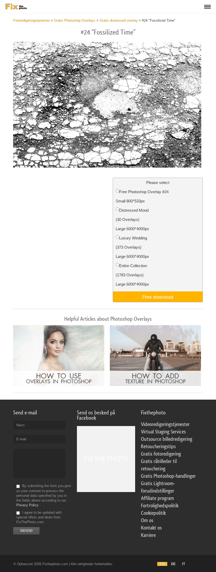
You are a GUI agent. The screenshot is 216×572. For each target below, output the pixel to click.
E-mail (21, 439)
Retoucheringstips (158, 446)
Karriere (148, 535)
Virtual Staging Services (163, 431)
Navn (20, 425)
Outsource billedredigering (166, 439)
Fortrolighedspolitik (159, 505)
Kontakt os (151, 528)
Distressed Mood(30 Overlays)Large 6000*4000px (132, 219)
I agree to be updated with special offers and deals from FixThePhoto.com (39, 517)
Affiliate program (157, 498)
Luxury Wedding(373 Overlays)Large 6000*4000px (132, 247)
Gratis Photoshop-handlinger (168, 476)
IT (183, 564)
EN (162, 564)
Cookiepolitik (153, 513)
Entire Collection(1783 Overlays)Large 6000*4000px (132, 274)
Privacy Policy (27, 505)
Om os (147, 520)
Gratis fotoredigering (161, 454)
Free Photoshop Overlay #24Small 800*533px (142, 196)
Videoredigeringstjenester (165, 424)
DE (173, 564)
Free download (157, 296)
